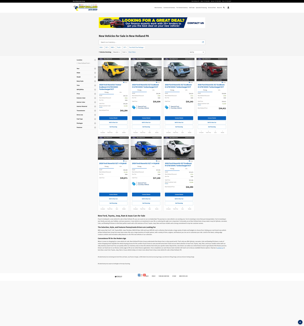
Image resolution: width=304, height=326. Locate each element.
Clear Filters (132, 52)
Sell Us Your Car (113, 122)
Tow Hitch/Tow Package (136, 47)
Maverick (116, 52)
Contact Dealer (113, 118)
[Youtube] (144, 275)
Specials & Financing (201, 7)
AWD (113, 47)
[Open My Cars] (228, 8)
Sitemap (174, 276)
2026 (101, 47)
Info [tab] (121, 92)
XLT (107, 47)
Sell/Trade (192, 7)
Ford (123, 52)
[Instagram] (142, 275)
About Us (219, 7)
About (147, 276)
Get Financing (113, 127)
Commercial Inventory (169, 7)
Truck (119, 47)
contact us (220, 248)
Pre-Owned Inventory (182, 7)
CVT (125, 47)
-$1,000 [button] (125, 106)
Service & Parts (212, 7)
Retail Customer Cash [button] (105, 106)
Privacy (153, 276)
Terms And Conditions (164, 276)
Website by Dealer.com (118, 277)
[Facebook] (139, 275)
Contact (141, 276)
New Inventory (158, 7)
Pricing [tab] (106, 92)
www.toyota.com (183, 276)
